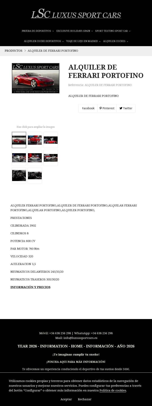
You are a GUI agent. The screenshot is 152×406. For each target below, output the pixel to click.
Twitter (127, 108)
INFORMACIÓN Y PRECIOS (30, 287)
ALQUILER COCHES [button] (114, 41)
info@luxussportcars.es (80, 338)
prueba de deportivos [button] (37, 31)
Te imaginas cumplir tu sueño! (77, 354)
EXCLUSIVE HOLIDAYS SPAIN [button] (73, 31)
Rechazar (84, 399)
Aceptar (66, 399)
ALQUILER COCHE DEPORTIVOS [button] (43, 41)
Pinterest (108, 108)
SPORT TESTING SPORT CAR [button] (111, 31)
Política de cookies (113, 390)
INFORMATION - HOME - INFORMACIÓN (77, 346)
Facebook (87, 108)
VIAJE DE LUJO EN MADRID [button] (82, 41)
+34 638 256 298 (60, 333)
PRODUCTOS (13, 50)
